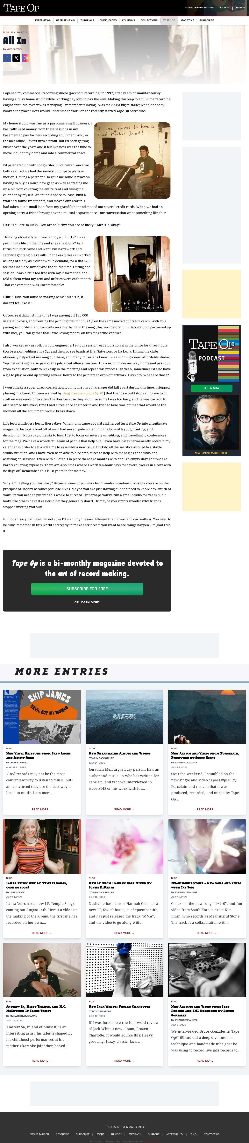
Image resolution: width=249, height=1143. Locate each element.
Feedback (135, 1134)
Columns (128, 20)
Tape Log (169, 20)
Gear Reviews (65, 20)
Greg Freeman (73, 393)
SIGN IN (224, 7)
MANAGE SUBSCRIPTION (199, 7)
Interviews (43, 20)
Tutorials (87, 20)
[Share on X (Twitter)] (16, 58)
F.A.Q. (193, 1134)
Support (153, 1134)
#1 (95, 393)
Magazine (187, 20)
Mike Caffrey (14, 49)
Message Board (133, 1126)
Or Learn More (87, 602)
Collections (149, 20)
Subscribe (207, 20)
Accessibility (174, 1134)
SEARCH (240, 7)
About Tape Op (39, 1134)
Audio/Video (108, 20)
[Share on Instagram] (26, 58)
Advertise (62, 1134)
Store (100, 1134)
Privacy (116, 1134)
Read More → (42, 809)
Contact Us (211, 1134)
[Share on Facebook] (7, 58)
